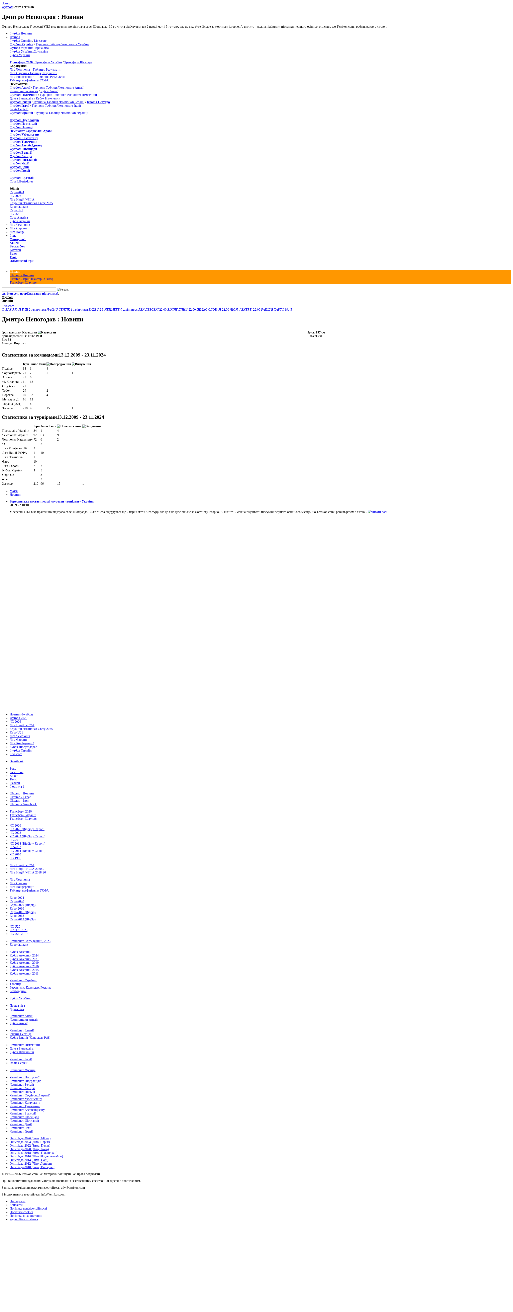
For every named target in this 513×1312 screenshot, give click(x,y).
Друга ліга (17, 1009)
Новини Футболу (21, 714)
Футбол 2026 (18, 718)
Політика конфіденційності (28, 1208)
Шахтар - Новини (22, 275)
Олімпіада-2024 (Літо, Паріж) (30, 1142)
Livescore (40, 40)
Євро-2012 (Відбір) (22, 919)
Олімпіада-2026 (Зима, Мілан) (30, 1138)
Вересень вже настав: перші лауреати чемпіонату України (52, 501)
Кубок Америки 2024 (24, 955)
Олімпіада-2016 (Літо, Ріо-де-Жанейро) (36, 1156)
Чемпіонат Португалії (24, 1077)
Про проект (17, 1201)
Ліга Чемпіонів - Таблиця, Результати (35, 69)
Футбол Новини (21, 33)
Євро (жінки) (19, 206)
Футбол (7, 7)
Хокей (14, 242)
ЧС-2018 (15, 840)
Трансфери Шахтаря (78, 62)
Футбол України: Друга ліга (29, 51)
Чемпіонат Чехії (20, 1128)
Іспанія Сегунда (20, 1034)
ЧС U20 (15, 214)
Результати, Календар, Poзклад (30, 987)
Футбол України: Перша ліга (29, 48)
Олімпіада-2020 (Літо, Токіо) (29, 1149)
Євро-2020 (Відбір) (22, 905)
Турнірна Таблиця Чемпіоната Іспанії (58, 102)
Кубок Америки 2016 (24, 966)
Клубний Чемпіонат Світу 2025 (31, 203)
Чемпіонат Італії (21, 1059)
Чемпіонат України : (23, 980)
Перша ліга (17, 1005)
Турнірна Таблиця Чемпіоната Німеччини (68, 94)
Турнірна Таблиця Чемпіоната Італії (56, 105)
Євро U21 (16, 210)
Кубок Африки (20, 221)
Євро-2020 (17, 901)
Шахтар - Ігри (19, 279)
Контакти (16, 1205)
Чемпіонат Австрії (22, 1088)
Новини (15, 494)
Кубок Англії (49, 91)
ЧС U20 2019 (18, 933)
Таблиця (15, 984)
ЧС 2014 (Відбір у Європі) (27, 850)
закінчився (24, 309)
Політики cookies (21, 1212)
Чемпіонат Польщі (22, 1091)
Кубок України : (20, 998)
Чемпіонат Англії (21, 1016)
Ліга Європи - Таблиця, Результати (33, 73)
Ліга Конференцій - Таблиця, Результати (37, 76)
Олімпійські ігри (21, 260)
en (6, 3)
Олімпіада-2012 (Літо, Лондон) (31, 1163)
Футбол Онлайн (21, 40)
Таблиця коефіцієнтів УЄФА (29, 80)
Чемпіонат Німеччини (25, 1045)
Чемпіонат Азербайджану (27, 1109)
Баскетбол (17, 246)
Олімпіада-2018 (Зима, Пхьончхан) (33, 1152)
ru (9, 3)
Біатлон (15, 250)
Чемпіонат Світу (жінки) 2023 (30, 941)
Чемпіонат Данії (21, 1124)
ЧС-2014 (15, 847)
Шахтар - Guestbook (23, 804)
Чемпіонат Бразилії (23, 1113)
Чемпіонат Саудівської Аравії (29, 1095)
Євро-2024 (17, 192)
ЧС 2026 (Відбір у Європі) (27, 829)
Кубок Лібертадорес (23, 747)
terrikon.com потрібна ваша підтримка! (30, 293)
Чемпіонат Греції (21, 1131)
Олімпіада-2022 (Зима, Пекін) (30, 1145)
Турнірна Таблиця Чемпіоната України (62, 44)
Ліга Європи (18, 228)
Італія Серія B (19, 109)
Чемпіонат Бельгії (22, 1084)
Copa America (19, 217)
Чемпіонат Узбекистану (26, 1099)
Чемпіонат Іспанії (22, 1030)
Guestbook (16, 761)
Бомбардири (18, 991)
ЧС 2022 (15, 832)
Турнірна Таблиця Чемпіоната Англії (58, 87)
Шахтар (15, 271)
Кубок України (20, 55)
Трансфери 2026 (21, 811)
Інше (13, 235)
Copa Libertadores (21, 181)
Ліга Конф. (17, 232)
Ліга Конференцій (22, 743)
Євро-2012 (17, 915)
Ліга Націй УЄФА (22, 199)
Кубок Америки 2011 (24, 973)
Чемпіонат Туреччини (25, 1106)
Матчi (14, 491)
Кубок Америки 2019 (24, 962)
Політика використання (26, 1215)
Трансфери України (48, 62)
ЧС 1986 (15, 858)
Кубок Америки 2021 (24, 959)
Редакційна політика (24, 1219)
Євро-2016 (17, 908)
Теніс (13, 257)
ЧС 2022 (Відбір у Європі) (27, 836)
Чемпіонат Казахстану (25, 1102)
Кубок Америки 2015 (24, 970)
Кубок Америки (20, 951)
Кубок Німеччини (48, 98)
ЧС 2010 (15, 854)
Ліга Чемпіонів (20, 224)
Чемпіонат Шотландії (24, 1120)
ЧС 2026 (15, 196)
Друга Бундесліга (21, 98)
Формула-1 (18, 239)
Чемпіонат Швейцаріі (24, 1117)
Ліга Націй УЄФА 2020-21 (28, 868)
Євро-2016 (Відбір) (22, 912)
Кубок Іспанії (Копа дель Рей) (30, 1037)
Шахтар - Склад (42, 279)
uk (3, 3)
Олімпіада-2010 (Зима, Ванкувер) (32, 1167)
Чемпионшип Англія (24, 91)
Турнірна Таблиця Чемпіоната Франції (61, 112)
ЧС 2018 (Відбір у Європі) (27, 843)
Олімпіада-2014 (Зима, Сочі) (29, 1160)
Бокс (13, 253)
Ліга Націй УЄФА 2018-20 (28, 872)
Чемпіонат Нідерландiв (25, 1081)
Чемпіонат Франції (22, 1070)
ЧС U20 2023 (18, 930)
